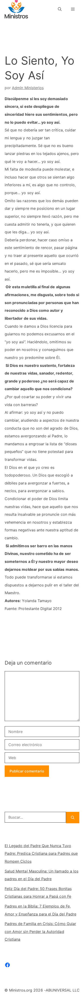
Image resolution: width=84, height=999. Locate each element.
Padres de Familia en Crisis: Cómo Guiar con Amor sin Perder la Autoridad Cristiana (40, 931)
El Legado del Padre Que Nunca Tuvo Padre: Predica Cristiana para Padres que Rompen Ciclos (41, 853)
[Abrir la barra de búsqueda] (59, 9)
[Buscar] (72, 817)
